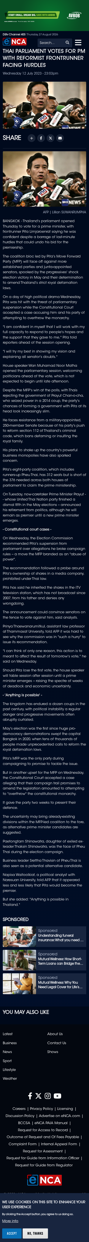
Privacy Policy (41, 1109)
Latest (8, 1034)
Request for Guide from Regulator (44, 1165)
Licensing (65, 1109)
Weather (10, 1079)
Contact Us (56, 1043)
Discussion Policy (20, 1116)
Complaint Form (23, 1144)
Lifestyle (9, 1070)
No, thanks (35, 1233)
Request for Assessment (43, 1151)
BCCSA (24, 1123)
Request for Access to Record (43, 1130)
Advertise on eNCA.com (59, 1116)
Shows (52, 1052)
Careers (19, 1109)
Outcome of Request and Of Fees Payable (43, 1137)
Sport (7, 1061)
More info (10, 1221)
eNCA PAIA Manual (51, 1123)
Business (10, 1043)
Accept (12, 1233)
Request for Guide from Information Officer (42, 1158)
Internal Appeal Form (59, 1144)
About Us (55, 1034)
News (7, 1052)
